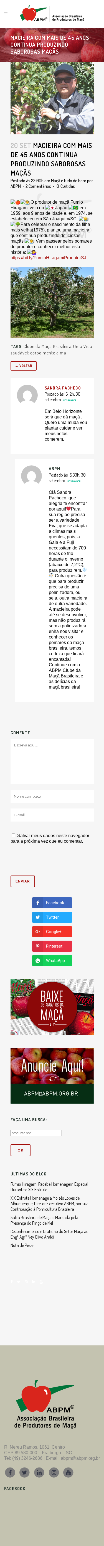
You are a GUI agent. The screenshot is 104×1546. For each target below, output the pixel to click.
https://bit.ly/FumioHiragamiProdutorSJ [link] (48, 257)
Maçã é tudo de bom (68, 180)
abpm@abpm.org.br (80, 1458)
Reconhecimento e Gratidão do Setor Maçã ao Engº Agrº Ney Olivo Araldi (49, 1234)
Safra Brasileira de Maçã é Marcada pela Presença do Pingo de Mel (44, 1220)
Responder (69, 400)
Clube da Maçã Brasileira (48, 346)
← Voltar (23, 366)
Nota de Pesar (22, 1245)
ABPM (16, 186)
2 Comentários (38, 186)
